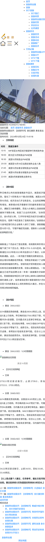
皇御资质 (35, 16)
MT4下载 (35, 58)
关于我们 (35, 13)
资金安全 (35, 25)
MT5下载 (35, 61)
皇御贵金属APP (38, 52)
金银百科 (35, 67)
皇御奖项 (35, 34)
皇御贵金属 (31, 4)
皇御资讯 (30, 31)
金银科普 (35, 76)
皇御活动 (35, 37)
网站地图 (22, 540)
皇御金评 (35, 46)
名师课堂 (35, 28)
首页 (28, 1)
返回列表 (4, 500)
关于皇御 (30, 10)
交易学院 (35, 73)
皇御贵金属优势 (38, 19)
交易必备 (30, 49)
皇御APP (35, 55)
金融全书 (35, 70)
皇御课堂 (30, 64)
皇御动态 (35, 40)
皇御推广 (35, 43)
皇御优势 (35, 22)
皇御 (28, 7)
